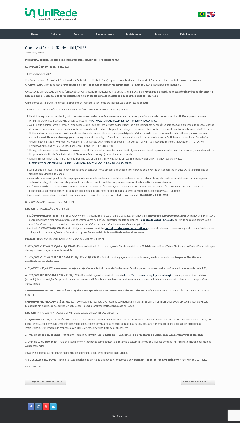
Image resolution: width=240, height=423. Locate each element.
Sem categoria (38, 366)
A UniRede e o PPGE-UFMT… (198, 381)
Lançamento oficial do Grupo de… (45, 381)
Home (34, 34)
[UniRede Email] (53, 406)
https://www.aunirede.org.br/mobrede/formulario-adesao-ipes (122, 120)
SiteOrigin (117, 416)
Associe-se (161, 34)
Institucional (134, 34)
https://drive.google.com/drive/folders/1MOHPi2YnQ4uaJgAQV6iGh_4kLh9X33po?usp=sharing (80, 162)
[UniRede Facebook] (31, 406)
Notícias (56, 34)
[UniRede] (51, 14)
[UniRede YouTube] (46, 406)
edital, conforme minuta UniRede (126, 228)
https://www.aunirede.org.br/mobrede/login (148, 275)
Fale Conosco (188, 34)
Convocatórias (105, 34)
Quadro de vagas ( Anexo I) (157, 219)
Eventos (78, 34)
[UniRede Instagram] (38, 406)
